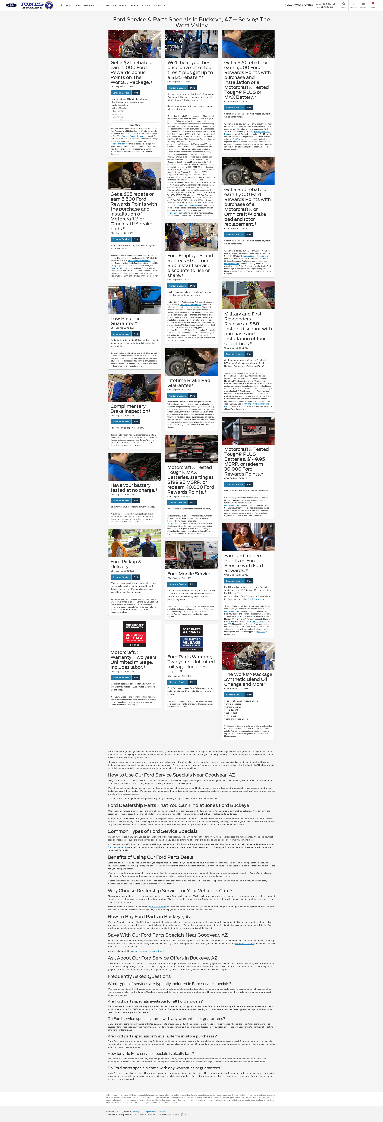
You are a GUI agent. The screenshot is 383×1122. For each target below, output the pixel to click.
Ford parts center (116, 847)
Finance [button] (146, 5)
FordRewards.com (118, 144)
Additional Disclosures (157, 1112)
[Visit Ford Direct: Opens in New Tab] (187, 1115)
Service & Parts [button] (128, 5)
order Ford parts (158, 906)
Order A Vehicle (92, 5)
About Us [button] (159, 5)
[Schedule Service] (134, 44)
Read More (134, 125)
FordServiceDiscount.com (190, 305)
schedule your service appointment (147, 951)
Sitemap (136, 1112)
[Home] (61, 5)
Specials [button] (110, 5)
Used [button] (77, 5)
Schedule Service (121, 93)
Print (135, 93)
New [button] (68, 5)
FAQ (229, 624)
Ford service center (244, 943)
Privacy (144, 1112)
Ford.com (261, 632)
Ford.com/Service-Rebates (132, 136)
